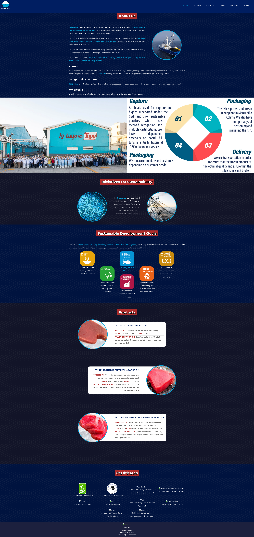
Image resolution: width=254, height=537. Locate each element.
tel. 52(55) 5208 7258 (127, 532)
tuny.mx (127, 528)
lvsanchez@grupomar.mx (127, 535)
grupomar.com (127, 530)
